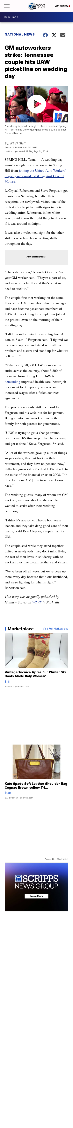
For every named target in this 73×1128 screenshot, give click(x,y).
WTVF (37, 602)
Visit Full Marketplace (55, 628)
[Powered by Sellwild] (62, 859)
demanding (12, 381)
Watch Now (62, 6)
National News (20, 34)
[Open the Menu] (6, 6)
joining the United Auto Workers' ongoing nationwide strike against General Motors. (35, 176)
